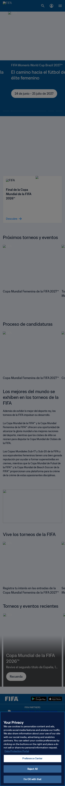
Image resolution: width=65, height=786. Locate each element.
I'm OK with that (32, 779)
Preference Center (32, 758)
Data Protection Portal (17, 751)
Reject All (32, 768)
